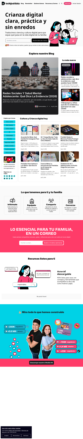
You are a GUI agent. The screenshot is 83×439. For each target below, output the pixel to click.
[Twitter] (4, 176)
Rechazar (25, 435)
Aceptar (6, 435)
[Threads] (9, 178)
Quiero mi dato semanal (53, 243)
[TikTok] (14, 176)
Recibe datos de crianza (40, 40)
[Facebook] (9, 176)
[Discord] (7, 178)
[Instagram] (12, 176)
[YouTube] (4, 178)
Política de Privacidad (14, 430)
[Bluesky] (12, 178)
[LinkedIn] (7, 176)
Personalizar (16, 435)
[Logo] (11, 3)
